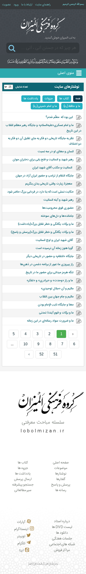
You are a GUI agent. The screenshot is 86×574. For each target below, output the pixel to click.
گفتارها (60, 479)
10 (25, 344)
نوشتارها (61, 474)
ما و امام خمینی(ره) (45, 106)
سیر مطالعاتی (23, 490)
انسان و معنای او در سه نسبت (56, 151)
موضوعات (60, 468)
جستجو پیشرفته (23, 485)
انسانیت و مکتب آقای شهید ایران (53, 167)
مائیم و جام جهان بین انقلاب (56, 296)
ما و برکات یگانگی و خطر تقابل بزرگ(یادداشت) (46, 224)
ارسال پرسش (23, 479)
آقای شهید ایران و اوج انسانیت (55, 240)
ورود (16, 4)
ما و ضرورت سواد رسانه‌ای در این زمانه (50, 320)
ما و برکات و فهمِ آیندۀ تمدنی (56, 312)
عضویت (6, 4)
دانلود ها (62, 533)
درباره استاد (62, 521)
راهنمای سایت (43, 4)
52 (41, 354)
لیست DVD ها (62, 527)
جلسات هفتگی (62, 539)
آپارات (21, 522)
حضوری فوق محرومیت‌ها (58, 208)
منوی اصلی (66, 73)
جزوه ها (23, 468)
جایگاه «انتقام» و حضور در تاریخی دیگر (50, 256)
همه (77, 98)
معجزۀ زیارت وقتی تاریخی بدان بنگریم (49, 183)
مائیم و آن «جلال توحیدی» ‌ (57, 288)
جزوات (49, 98)
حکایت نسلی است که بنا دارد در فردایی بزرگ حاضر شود (40, 191)
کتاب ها (64, 98)
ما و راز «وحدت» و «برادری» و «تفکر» (50, 280)
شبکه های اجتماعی (62, 544)
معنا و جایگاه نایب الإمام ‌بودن (56, 304)
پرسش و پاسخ (60, 485)
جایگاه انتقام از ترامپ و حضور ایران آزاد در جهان (45, 175)
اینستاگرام (21, 529)
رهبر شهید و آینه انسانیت (59, 199)
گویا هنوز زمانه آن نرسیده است (55, 248)
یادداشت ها (31, 98)
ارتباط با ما (26, 4)
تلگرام (21, 543)
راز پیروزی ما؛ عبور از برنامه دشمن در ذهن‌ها (47, 264)
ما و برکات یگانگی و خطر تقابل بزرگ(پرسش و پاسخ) (42, 232)
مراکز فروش (62, 550)
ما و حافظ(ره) (72, 106)
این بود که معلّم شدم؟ (60, 117)
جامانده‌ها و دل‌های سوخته (57, 216)
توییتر (21, 536)
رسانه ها (60, 490)
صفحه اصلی (61, 463)
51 (55, 354)
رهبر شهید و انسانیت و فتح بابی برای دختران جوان (43, 159)
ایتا (21, 551)
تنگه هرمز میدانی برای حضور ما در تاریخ (50, 272)
